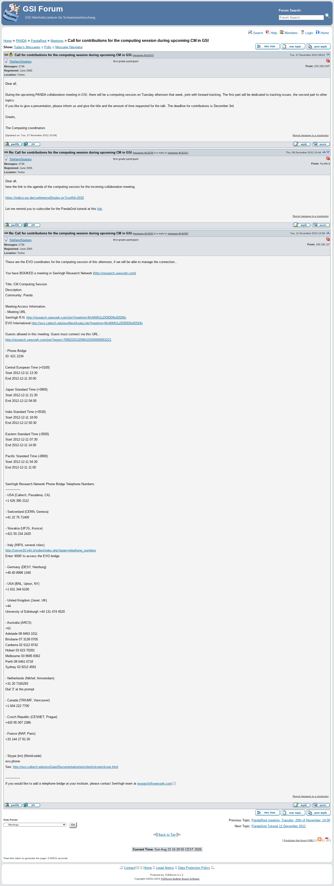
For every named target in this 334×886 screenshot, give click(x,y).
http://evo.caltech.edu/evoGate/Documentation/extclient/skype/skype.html (65, 767)
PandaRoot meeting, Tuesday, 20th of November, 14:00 (291, 820)
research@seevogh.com (154, 783)
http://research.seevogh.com (114, 273)
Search (257, 33)
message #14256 (143, 152)
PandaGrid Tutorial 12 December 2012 (279, 826)
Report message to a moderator (311, 135)
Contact (129, 868)
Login (308, 33)
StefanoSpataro (21, 61)
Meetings (57, 41)
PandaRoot (38, 41)
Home (324, 33)
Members (291, 33)
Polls (47, 47)
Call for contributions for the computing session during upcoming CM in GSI (73, 55)
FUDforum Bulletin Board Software (180, 878)
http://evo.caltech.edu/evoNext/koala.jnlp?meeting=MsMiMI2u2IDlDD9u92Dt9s (87, 323)
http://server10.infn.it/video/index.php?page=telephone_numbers (50, 550)
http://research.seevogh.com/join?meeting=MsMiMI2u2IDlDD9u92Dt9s (76, 317)
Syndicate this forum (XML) (299, 840)
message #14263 (143, 233)
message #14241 (143, 55)
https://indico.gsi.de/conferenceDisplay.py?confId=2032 (44, 198)
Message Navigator (69, 47)
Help (273, 33)
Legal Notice (165, 868)
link (99, 209)
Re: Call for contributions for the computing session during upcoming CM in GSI (70, 152)
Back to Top (167, 835)
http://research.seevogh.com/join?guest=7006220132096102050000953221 (58, 340)
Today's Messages (27, 47)
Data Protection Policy (194, 868)
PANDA (21, 41)
